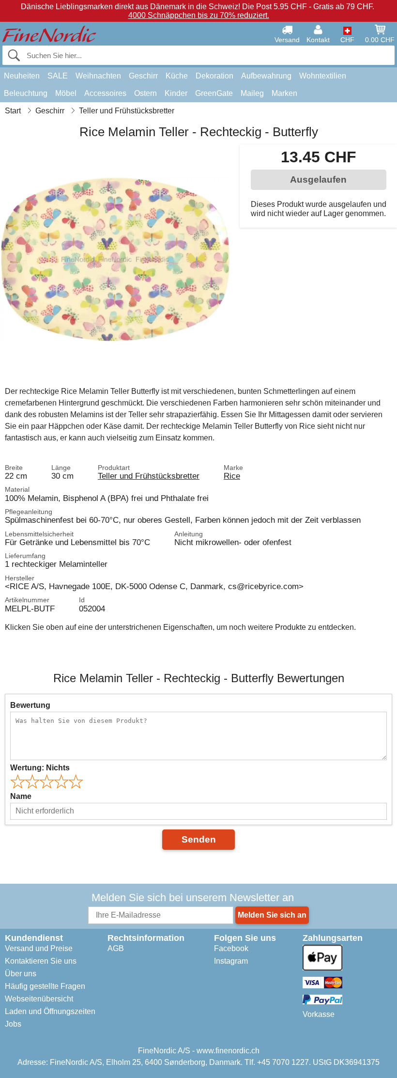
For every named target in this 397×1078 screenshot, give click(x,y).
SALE (57, 76)
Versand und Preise (39, 948)
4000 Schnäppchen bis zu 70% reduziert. (198, 15)
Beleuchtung (25, 93)
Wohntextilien (322, 76)
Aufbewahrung (266, 76)
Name (20, 796)
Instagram (231, 961)
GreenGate (214, 93)
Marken (284, 93)
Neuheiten (22, 76)
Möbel (65, 93)
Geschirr (143, 76)
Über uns (20, 973)
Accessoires (105, 93)
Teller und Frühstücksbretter (148, 476)
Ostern (145, 93)
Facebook (231, 948)
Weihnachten (98, 76)
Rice (232, 476)
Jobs (13, 1024)
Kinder (176, 93)
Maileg (252, 93)
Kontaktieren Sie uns (40, 961)
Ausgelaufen (318, 179)
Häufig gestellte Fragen (45, 986)
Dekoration (214, 76)
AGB (115, 948)
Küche (177, 76)
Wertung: (40, 768)
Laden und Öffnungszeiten (50, 1011)
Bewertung (30, 705)
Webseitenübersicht (39, 999)
